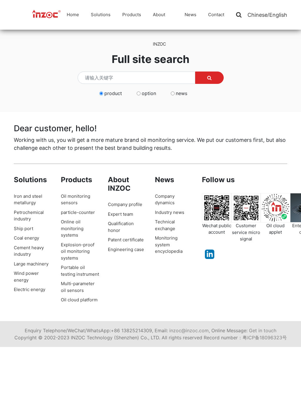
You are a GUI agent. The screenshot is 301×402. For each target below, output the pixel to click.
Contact (216, 14)
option (149, 93)
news (181, 93)
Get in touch (262, 330)
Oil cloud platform (79, 300)
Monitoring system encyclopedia (169, 244)
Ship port (23, 228)
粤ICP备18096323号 (265, 337)
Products (131, 14)
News (190, 14)
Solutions (101, 14)
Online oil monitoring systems (72, 228)
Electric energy (29, 289)
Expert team (120, 214)
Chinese (257, 15)
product (113, 93)
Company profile (125, 204)
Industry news (169, 212)
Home (73, 14)
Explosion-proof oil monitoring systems (77, 251)
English (278, 15)
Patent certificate (126, 239)
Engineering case (126, 249)
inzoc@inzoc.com (189, 330)
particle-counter (78, 212)
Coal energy (26, 238)
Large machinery (31, 264)
